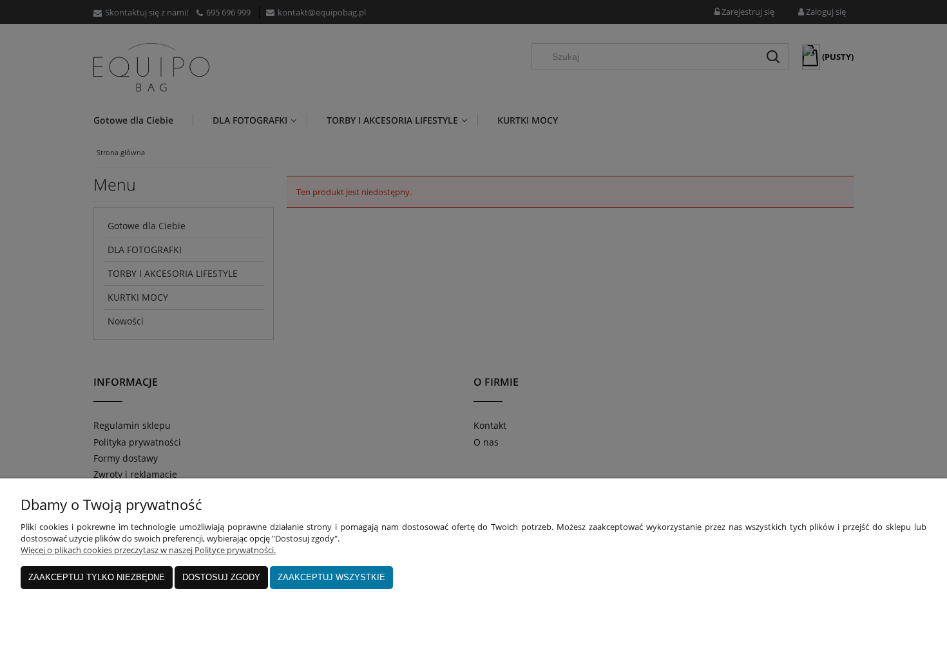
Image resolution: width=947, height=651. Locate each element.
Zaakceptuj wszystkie (331, 577)
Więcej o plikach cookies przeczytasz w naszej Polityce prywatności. (148, 550)
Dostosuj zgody (221, 577)
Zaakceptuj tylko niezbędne (96, 577)
